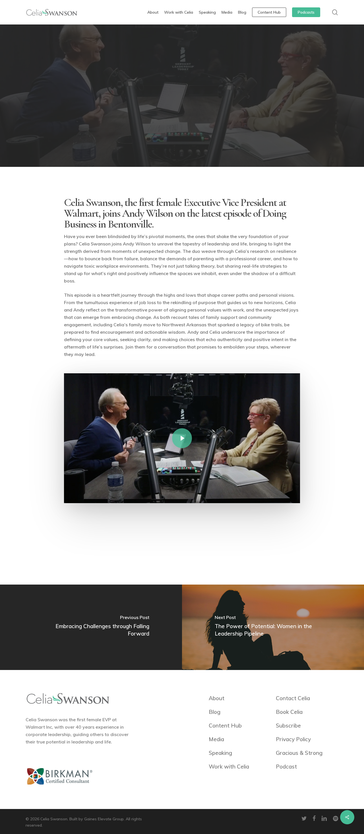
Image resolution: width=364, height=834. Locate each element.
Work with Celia (229, 766)
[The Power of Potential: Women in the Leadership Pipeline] (273, 627)
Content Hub (225, 725)
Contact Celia (293, 698)
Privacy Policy (293, 739)
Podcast (182, 101)
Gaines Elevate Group (104, 818)
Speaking (220, 752)
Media (216, 739)
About (216, 698)
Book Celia (289, 711)
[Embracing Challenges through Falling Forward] (91, 627)
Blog (214, 711)
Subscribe (288, 725)
